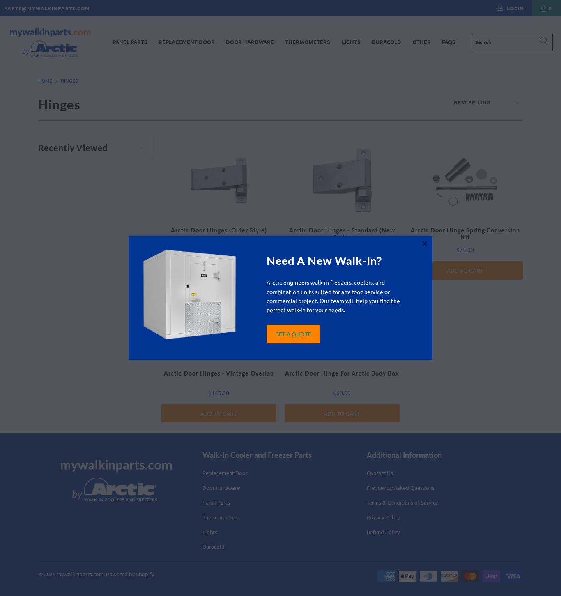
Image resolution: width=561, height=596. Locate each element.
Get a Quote (293, 334)
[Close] (425, 243)
